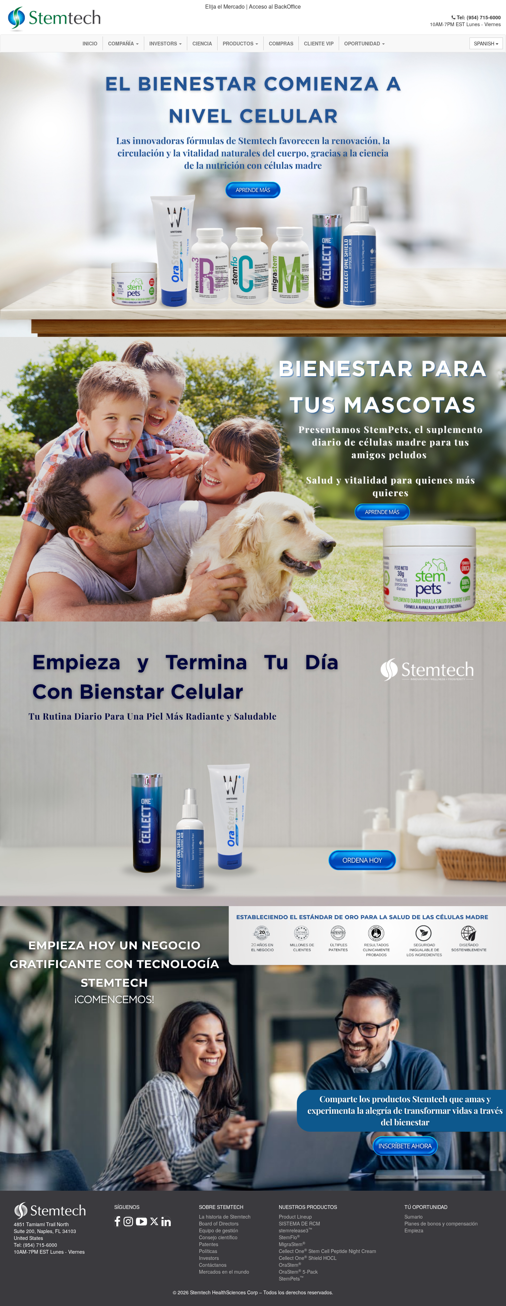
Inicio (90, 43)
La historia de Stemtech (225, 1216)
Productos (239, 43)
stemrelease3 (295, 1230)
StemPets (291, 1278)
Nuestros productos (308, 1206)
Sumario (413, 1216)
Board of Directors (219, 1223)
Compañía (121, 43)
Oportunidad (362, 43)
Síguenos (126, 1206)
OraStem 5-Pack (298, 1271)
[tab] (253, 6)
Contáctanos (212, 1264)
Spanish (485, 43)
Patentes (208, 1244)
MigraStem (292, 1244)
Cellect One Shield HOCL (308, 1257)
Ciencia (202, 43)
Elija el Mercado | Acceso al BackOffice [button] (253, 6)
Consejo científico (218, 1237)
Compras (281, 43)
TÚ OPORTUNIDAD (425, 1206)
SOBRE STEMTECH (221, 1206)
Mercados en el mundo (224, 1271)
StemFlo (289, 1237)
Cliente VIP (319, 43)
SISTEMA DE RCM (299, 1223)
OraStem (290, 1264)
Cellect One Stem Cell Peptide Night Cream (327, 1250)
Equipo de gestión (218, 1230)
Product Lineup (295, 1216)
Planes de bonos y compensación (441, 1223)
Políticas (208, 1250)
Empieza (413, 1230)
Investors (163, 43)
